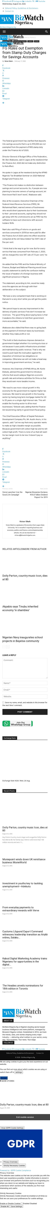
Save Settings (16, 1206)
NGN (17, 781)
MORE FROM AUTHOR (34, 549)
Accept (4, 1078)
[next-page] (7, 646)
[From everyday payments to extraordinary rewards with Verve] (25, 900)
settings (19, 1072)
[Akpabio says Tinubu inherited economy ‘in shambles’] (25, 592)
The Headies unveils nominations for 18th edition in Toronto (22, 987)
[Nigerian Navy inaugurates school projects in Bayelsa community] (25, 623)
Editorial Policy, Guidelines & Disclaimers (21, 8)
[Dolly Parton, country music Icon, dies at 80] (25, 561)
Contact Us (9, 11)
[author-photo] (25, 518)
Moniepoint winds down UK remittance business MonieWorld (23, 861)
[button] (4, 31)
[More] (25, 103)
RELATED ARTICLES (12, 549)
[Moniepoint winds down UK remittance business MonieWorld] (25, 852)
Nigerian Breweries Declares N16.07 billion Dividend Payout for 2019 (36, 494)
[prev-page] (3, 646)
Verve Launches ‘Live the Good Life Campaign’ (12, 493)
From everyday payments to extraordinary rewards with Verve (20, 909)
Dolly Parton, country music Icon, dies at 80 (24, 1104)
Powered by (15, 1170)
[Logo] (12, 40)
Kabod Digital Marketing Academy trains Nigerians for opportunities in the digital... (24, 961)
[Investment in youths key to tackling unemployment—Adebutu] (25, 876)
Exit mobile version (25, 1117)
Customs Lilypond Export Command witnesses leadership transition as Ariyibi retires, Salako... (25, 934)
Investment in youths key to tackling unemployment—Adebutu (22, 885)
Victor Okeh (9, 61)
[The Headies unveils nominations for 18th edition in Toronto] (25, 978)
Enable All (5, 1206)
